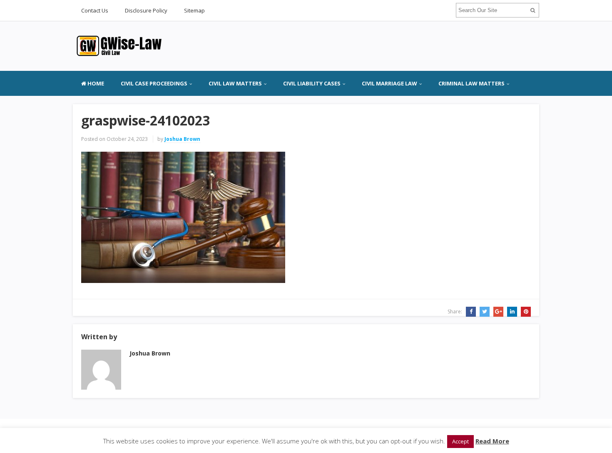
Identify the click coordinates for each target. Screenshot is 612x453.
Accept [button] (460, 441)
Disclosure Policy (146, 10)
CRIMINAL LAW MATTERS (471, 83)
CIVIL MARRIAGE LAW (389, 83)
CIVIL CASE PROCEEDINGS (154, 83)
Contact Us (94, 10)
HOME (95, 83)
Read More (492, 441)
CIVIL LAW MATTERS (235, 83)
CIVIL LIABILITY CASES (312, 83)
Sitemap (194, 10)
